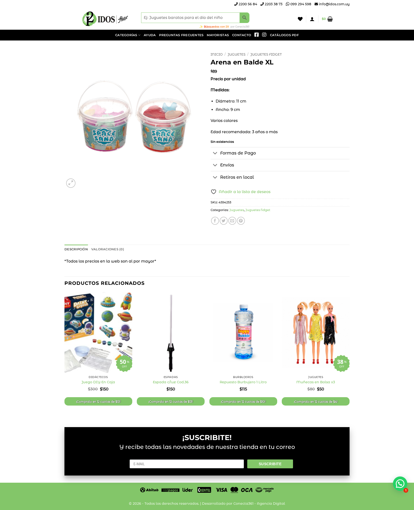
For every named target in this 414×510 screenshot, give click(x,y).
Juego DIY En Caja (98, 382)
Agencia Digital (271, 503)
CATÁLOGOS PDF (284, 35)
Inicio (217, 54)
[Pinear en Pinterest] (241, 221)
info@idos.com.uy (334, 4)
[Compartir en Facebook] (215, 221)
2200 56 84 (247, 4)
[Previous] (64, 355)
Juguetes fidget (266, 54)
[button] (312, 19)
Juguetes (236, 54)
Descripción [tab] (76, 249)
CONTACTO (241, 35)
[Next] (349, 355)
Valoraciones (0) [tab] (107, 249)
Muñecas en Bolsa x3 (315, 382)
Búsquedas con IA (216, 26)
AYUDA (150, 35)
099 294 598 (300, 4)
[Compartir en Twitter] (224, 221)
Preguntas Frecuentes (181, 35)
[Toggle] (215, 154)
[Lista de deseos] (300, 19)
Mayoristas (218, 35)
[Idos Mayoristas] (105, 19)
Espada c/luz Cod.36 (171, 382)
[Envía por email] (232, 221)
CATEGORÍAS (126, 35)
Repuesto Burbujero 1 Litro (243, 382)
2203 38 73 (273, 4)
